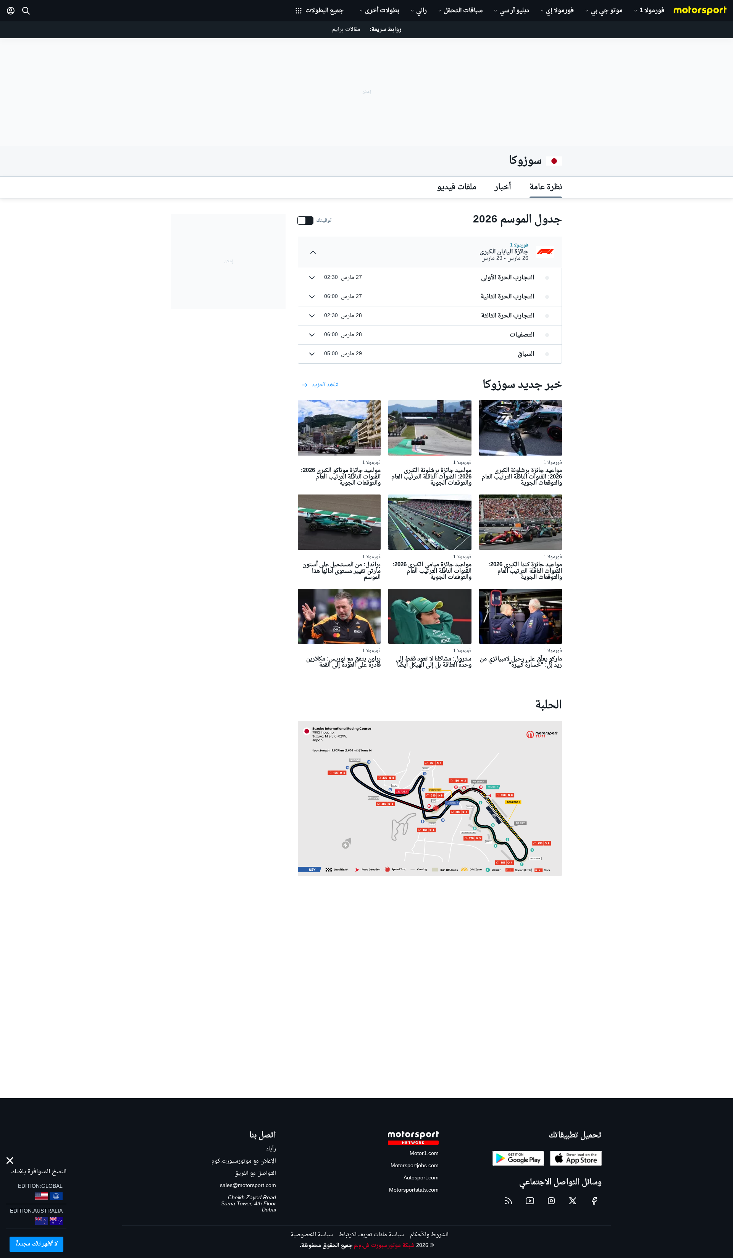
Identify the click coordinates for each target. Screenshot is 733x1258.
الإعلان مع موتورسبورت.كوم (244, 1161)
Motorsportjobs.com (415, 1166)
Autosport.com (421, 1178)
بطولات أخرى (382, 10)
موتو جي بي (607, 10)
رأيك (270, 1149)
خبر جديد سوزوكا (522, 385)
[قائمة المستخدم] (10, 10)
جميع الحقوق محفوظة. (326, 1245)
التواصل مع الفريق (255, 1173)
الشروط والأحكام (429, 1235)
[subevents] (313, 252)
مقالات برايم (346, 29)
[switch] (315, 220)
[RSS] (508, 1200)
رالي (421, 10)
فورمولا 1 (651, 10)
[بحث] (26, 10)
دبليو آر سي (514, 10)
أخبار (503, 187)
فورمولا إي (560, 10)
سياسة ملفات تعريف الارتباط (371, 1235)
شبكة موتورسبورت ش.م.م (384, 1245)
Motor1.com (424, 1153)
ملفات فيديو (456, 187)
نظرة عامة (546, 187)
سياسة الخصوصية (312, 1235)
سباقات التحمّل (463, 10)
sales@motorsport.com (248, 1186)
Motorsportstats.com (414, 1190)
